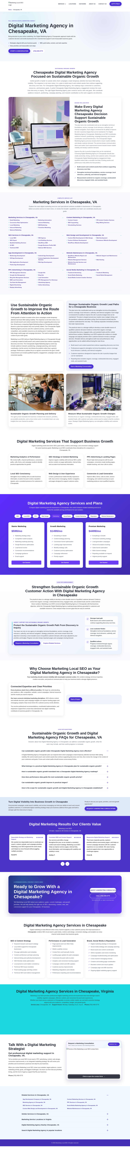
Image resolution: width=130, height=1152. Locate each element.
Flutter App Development (17, 264)
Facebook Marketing (102, 272)
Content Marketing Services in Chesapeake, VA (81, 1099)
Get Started (26, 562)
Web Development (101, 238)
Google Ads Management (17, 275)
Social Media (67, 516)
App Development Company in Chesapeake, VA (37, 1099)
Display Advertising (16, 287)
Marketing (56, 516)
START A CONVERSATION (19, 51)
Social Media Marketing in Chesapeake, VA (83, 270)
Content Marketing (81, 516)
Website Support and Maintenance (106, 255)
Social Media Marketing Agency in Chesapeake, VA (82, 1105)
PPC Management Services (18, 272)
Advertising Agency (44, 282)
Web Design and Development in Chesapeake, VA (85, 235)
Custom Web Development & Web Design (80, 238)
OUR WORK (82, 4)
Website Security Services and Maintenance (77, 263)
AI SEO (12, 245)
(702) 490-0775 (38, 51)
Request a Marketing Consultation (27, 643)
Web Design (45, 516)
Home (10, 9)
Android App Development (46, 255)
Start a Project (75, 699)
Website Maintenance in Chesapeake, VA (82, 253)
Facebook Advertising (74, 272)
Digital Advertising (15, 285)
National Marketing (15, 230)
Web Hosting (100, 259)
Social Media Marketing (75, 275)
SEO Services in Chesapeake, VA (20, 235)
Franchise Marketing (44, 227)
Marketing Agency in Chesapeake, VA (34, 1102)
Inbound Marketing (15, 227)
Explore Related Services (51, 643)
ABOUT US (92, 4)
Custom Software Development (77, 240)
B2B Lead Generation (16, 280)
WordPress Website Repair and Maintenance (77, 256)
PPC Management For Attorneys (47, 280)
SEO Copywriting (73, 222)
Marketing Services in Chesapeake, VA (22, 217)
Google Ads (41, 272)
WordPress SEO (43, 242)
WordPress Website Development (78, 242)
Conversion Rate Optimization (19, 222)
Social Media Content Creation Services (80, 277)
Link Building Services (45, 240)
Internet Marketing (43, 222)
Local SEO (13, 238)
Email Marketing (15, 220)
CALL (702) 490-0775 (103, 896)
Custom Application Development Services (48, 259)
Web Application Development (19, 262)
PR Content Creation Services (105, 220)
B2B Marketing (42, 225)
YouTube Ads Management (18, 282)
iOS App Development (16, 258)
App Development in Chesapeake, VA (22, 253)
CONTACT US (102, 4)
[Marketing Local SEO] (16, 4)
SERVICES (61, 4)
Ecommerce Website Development (106, 240)
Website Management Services (77, 259)
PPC (35, 516)
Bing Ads (41, 275)
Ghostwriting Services (74, 225)
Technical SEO (14, 247)
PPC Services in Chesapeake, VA (77, 1102)
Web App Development (45, 262)
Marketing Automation (45, 220)
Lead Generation (43, 277)
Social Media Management (104, 275)
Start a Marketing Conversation (81, 366)
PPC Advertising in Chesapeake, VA (21, 270)
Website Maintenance (108, 516)
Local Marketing (15, 225)
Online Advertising (44, 285)
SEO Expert (13, 240)
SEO (17, 516)
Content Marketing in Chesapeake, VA (81, 217)
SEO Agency (42, 238)
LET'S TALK (115, 4)
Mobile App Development (17, 255)
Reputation (94, 516)
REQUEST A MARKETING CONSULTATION (101, 808)
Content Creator (73, 220)
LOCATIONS (72, 4)
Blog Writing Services (102, 222)
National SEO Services (45, 247)
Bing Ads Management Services (19, 277)
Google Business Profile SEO (47, 245)
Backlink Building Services (18, 242)
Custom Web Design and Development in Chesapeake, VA (40, 1108)
